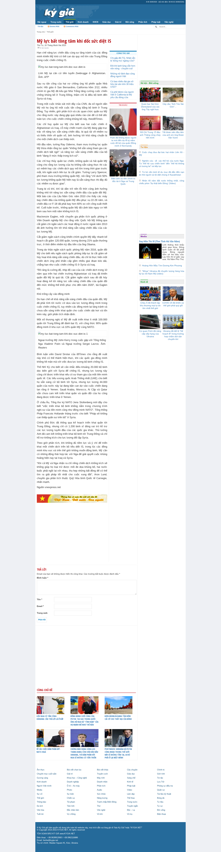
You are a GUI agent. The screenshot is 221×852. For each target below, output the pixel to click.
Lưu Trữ (160, 782)
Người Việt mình (44, 786)
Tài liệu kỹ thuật (164, 794)
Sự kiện (70, 794)
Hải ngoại (41, 22)
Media (144, 236)
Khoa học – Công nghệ (77, 778)
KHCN (95, 22)
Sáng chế (131, 778)
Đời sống (130, 22)
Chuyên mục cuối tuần (46, 774)
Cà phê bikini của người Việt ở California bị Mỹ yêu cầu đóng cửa (122, 95)
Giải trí (118, 22)
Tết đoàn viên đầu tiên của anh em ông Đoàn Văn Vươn (173, 135)
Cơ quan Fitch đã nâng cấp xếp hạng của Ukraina (150, 334)
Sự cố (39, 794)
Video (129, 790)
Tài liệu (40, 26)
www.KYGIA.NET (67, 834)
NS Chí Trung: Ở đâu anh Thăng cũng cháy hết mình (150, 135)
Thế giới (70, 22)
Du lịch (40, 806)
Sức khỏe (101, 794)
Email (40, 606)
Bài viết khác (102, 770)
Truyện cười (102, 774)
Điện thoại (161, 814)
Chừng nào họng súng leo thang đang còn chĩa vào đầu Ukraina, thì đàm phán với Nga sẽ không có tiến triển (84, 753)
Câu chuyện (132, 770)
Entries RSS (54, 26)
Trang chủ (41, 32)
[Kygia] (58, 12)
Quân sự (161, 790)
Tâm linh (70, 806)
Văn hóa (40, 810)
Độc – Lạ (131, 810)
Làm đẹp (131, 794)
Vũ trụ (129, 814)
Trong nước (56, 22)
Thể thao (131, 798)
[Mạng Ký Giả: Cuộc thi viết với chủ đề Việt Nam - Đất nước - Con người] (72, 498)
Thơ (99, 806)
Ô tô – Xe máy (73, 786)
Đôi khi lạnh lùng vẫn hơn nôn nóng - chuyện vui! (122, 67)
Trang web (42, 613)
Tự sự (160, 806)
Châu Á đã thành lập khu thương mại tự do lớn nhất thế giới (150, 305)
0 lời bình (44, 48)
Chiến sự (71, 798)
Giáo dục (106, 22)
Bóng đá (160, 798)
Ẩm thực (41, 770)
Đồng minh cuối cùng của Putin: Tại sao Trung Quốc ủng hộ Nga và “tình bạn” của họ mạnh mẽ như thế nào (84, 720)
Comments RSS (72, 26)
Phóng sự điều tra (165, 786)
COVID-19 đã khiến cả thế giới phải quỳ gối (173, 304)
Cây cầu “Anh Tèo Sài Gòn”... (173, 105)
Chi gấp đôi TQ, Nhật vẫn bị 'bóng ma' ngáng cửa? (122, 59)
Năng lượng (102, 798)
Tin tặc (160, 778)
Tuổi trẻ (40, 814)
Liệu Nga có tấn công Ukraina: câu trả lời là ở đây (50, 717)
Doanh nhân (102, 782)
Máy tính (101, 778)
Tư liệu (144, 147)
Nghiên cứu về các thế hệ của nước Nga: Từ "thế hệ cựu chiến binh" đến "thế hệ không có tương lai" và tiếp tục (161, 163)
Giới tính (161, 774)
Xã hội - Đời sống (149, 83)
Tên (39, 599)
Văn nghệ (168, 22)
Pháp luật (155, 22)
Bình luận (42, 578)
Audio (99, 790)
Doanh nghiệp (73, 782)
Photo (69, 790)
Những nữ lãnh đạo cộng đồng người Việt (122, 75)
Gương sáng (42, 778)
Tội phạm (71, 802)
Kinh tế (144, 282)
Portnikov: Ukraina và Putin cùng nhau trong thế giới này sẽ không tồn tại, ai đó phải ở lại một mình (118, 753)
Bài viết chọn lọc (74, 770)
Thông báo (41, 802)
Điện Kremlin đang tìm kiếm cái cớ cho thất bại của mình (118, 717)
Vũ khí (100, 814)
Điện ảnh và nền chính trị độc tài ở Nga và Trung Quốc (123, 181)
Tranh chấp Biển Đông (106, 802)
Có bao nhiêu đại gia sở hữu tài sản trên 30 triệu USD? (122, 84)
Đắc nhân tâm (73, 810)
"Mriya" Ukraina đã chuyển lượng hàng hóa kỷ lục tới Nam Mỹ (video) (161, 272)
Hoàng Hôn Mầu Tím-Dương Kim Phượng (162, 265)
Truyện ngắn (132, 806)
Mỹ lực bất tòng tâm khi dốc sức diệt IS (74, 41)
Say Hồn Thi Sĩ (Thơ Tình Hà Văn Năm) (159, 241)
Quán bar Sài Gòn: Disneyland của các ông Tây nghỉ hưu (150, 107)
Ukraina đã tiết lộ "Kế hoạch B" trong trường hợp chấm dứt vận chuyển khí (173, 335)
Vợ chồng (71, 814)
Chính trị (160, 770)
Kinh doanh (83, 22)
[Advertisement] (72, 538)
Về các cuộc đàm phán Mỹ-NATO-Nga (48, 750)
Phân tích (142, 22)
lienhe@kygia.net (50, 840)
